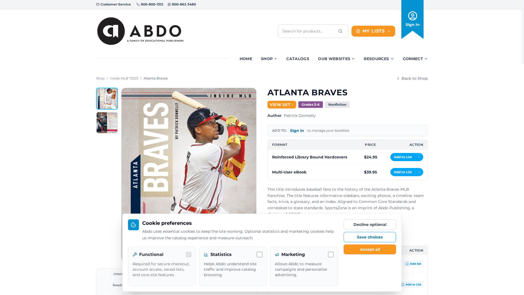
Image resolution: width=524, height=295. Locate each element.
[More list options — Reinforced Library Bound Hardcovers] (419, 157)
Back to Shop (414, 78)
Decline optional (369, 224)
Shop (267, 58)
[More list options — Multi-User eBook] (419, 172)
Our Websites (334, 58)
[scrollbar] (523, 32)
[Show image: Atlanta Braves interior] (107, 123)
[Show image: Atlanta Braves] (107, 99)
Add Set (415, 264)
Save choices (370, 237)
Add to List (413, 284)
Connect (413, 58)
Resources (376, 58)
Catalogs (297, 58)
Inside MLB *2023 (124, 78)
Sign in (297, 130)
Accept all (370, 249)
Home (246, 58)
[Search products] (340, 31)
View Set (280, 104)
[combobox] (308, 31)
